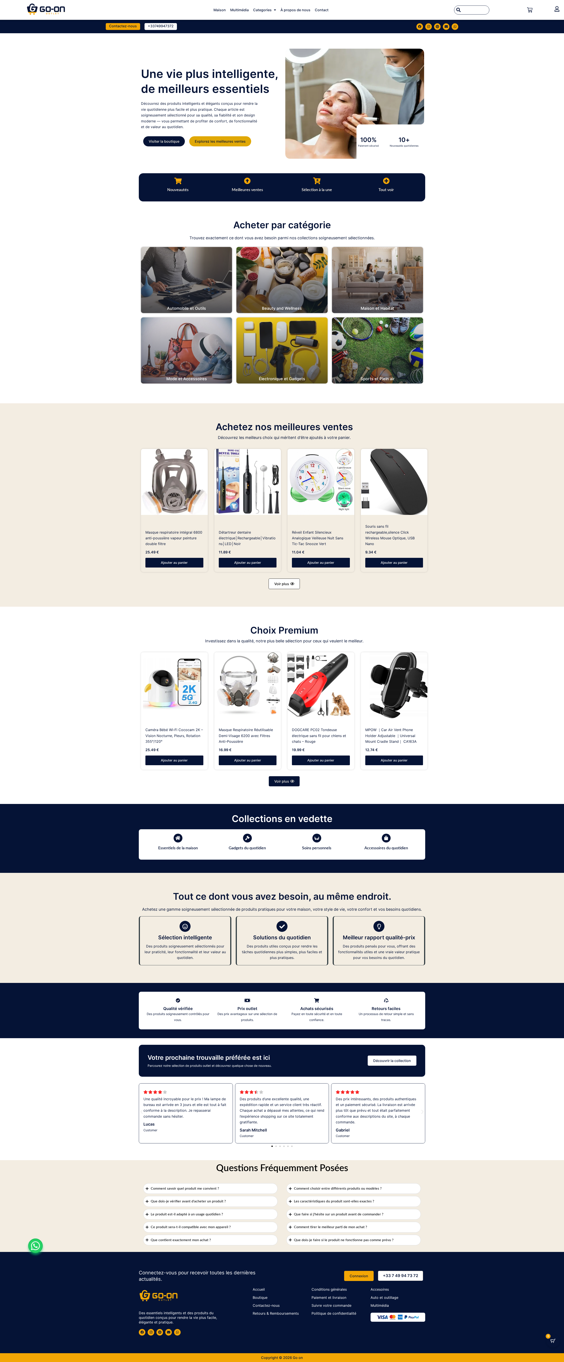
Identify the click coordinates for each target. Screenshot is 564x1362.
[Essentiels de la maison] (178, 838)
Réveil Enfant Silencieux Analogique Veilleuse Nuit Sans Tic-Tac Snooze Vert (317, 538)
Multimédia (239, 10)
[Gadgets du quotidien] (247, 838)
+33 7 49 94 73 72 (400, 1275)
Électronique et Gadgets (282, 378)
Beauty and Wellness (282, 308)
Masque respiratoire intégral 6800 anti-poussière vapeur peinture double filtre (173, 538)
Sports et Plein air (377, 378)
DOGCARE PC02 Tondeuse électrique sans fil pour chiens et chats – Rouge (319, 736)
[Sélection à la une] (317, 181)
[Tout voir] (386, 181)
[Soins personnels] (316, 838)
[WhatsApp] (35, 1246)
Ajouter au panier (174, 562)
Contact (321, 10)
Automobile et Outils (186, 308)
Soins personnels (316, 848)
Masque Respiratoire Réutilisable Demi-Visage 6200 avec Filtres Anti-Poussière (246, 736)
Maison (219, 10)
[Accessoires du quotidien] (386, 838)
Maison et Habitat (377, 308)
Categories (262, 10)
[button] (284, 584)
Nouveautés (178, 190)
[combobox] (471, 10)
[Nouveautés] (178, 181)
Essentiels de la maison (178, 848)
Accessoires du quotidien (386, 848)
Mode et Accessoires (186, 378)
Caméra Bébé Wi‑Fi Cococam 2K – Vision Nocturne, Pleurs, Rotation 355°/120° (174, 736)
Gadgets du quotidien (247, 848)
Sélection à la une (317, 190)
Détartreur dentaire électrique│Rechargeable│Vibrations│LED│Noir (247, 538)
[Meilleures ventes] (247, 181)
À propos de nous (295, 10)
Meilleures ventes (247, 190)
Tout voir (386, 190)
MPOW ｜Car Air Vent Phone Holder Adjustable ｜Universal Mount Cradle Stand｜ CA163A (391, 736)
